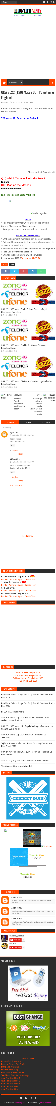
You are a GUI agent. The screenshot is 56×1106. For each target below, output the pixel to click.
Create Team (30, 579)
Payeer (24, 258)
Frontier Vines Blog (9, 1070)
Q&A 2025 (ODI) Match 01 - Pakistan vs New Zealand (25, 760)
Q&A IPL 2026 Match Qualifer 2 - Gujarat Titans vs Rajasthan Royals (23, 346)
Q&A (12, 264)
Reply (12, 445)
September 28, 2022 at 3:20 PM (22, 462)
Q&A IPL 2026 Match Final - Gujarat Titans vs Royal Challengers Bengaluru (24, 310)
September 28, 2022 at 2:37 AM (22, 435)
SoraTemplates (20, 1103)
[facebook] (47, 2)
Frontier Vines (46, 1103)
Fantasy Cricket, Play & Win (13, 1064)
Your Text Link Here (9, 1086)
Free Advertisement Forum (12, 1072)
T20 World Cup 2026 (28, 681)
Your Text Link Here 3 (10, 1083)
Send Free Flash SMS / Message (15, 1075)
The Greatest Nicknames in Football (16, 766)
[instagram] (51, 2)
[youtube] (44, 2)
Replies (15, 450)
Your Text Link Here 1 (10, 1078)
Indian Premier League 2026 (28, 672)
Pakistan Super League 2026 (28, 675)
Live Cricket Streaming (11, 1061)
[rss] (54, 2)
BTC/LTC (36, 258)
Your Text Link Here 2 (10, 1081)
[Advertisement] (28, 49)
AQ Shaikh (14, 432)
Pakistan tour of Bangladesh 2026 (28, 678)
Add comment (16, 485)
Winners (12, 579)
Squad (20, 579)
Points (4, 579)
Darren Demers (16, 897)
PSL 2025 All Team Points (12, 712)
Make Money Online (10, 1067)
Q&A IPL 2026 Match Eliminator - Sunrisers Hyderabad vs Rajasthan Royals (26, 382)
